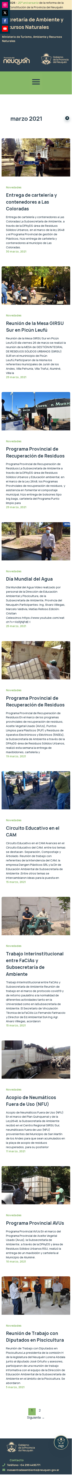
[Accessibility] (61, 1442)
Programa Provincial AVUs (35, 1223)
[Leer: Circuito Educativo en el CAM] (36, 790)
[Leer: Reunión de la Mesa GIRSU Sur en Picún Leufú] (36, 285)
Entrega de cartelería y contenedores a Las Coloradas (31, 202)
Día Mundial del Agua (29, 579)
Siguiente (36, 1417)
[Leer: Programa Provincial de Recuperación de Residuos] (36, 411)
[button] (36, 81)
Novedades (13, 187)
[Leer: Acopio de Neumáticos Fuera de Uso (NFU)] (36, 1059)
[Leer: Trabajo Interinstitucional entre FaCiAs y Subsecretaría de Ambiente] (36, 916)
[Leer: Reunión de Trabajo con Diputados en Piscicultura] (36, 1295)
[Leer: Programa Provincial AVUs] (36, 1185)
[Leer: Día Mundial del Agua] (36, 541)
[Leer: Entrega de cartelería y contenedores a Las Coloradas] (36, 157)
